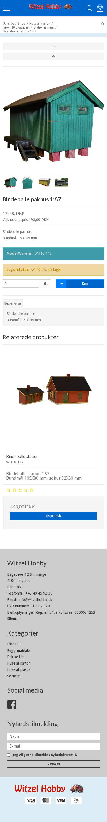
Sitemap (13, 619)
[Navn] (53, 736)
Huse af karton (19, 663)
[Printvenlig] (102, 23)
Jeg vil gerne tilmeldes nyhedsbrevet (44, 755)
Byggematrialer (19, 650)
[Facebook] (11, 707)
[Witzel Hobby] (53, 6)
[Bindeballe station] (53, 399)
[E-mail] (53, 746)
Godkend (53, 763)
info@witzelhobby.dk (35, 600)
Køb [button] (85, 284)
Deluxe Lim (15, 657)
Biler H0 (13, 644)
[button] (53, 46)
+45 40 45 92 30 (38, 593)
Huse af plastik (18, 669)
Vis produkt (53, 516)
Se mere (13, 676)
